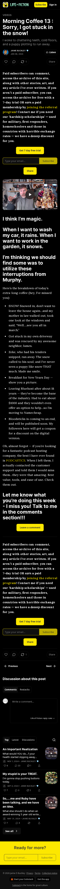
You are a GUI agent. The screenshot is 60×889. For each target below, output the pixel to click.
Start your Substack (23, 879)
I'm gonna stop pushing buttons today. (21, 780)
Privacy (29, 873)
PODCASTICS (15, 460)
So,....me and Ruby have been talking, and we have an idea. (21, 802)
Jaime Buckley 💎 (20, 50)
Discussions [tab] (28, 739)
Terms (37, 873)
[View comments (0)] (14, 61)
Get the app (43, 879)
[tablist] (17, 689)
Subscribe (41, 4)
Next (49, 666)
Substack (16, 885)
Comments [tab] (10, 689)
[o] (30, 194)
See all (9, 831)
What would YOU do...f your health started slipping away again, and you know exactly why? (19, 755)
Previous (13, 666)
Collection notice (49, 873)
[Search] (54, 740)
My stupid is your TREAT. (20, 774)
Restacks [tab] (25, 689)
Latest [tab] (15, 739)
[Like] (6, 61)
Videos (7, 15)
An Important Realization (20, 749)
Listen (52, 52)
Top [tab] (6, 739)
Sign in (53, 4)
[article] (30, 757)
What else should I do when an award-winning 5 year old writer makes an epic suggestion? (21, 812)
